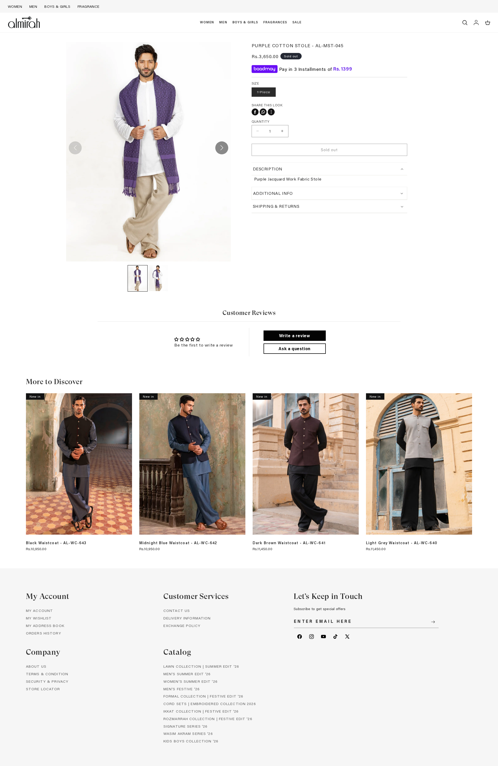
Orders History (43, 633)
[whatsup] (263, 111)
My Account (39, 610)
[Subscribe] (433, 622)
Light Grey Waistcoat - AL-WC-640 (401, 543)
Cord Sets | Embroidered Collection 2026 (209, 703)
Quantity (260, 121)
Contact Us (176, 610)
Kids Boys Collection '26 (190, 741)
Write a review (294, 335)
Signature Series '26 (185, 726)
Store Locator (43, 688)
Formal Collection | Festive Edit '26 (203, 696)
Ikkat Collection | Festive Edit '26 (201, 711)
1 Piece (266, 93)
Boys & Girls (57, 6)
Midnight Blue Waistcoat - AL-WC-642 (178, 543)
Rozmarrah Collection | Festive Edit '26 (207, 718)
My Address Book (45, 625)
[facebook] (255, 111)
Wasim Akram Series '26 (188, 733)
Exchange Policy (181, 625)
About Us (36, 666)
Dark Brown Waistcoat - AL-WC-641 (289, 543)
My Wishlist (39, 618)
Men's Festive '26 (181, 688)
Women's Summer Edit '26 (190, 681)
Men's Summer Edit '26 (187, 673)
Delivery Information (187, 618)
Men (33, 6)
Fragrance (89, 6)
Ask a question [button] (294, 348)
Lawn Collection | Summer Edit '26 (201, 666)
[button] (207, 22)
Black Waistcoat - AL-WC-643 (56, 543)
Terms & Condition (47, 673)
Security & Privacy (47, 681)
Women (15, 6)
